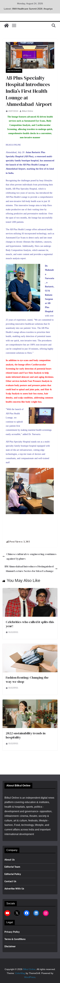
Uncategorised (14, 71)
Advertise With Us (14, 889)
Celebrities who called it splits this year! (30, 624)
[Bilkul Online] (6, 25)
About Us (9, 860)
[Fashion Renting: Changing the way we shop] (30, 646)
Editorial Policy (12, 874)
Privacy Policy (12, 932)
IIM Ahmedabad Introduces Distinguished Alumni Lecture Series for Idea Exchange (29, 569)
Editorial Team (12, 867)
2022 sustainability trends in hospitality (25, 735)
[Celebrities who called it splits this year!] (30, 590)
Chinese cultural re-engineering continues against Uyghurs (31, 556)
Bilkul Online (27, 111)
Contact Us (10, 881)
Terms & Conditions (14, 939)
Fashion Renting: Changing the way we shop (27, 679)
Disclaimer (10, 946)
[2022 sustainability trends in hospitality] (30, 701)
